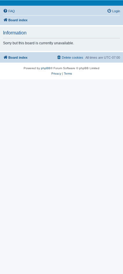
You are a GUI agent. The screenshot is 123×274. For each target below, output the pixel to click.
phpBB (45, 68)
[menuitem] (9, 11)
